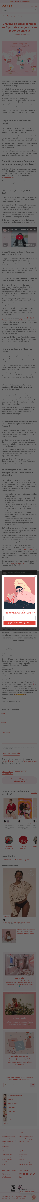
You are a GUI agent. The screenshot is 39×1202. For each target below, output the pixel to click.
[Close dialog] (35, 576)
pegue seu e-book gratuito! (19, 623)
